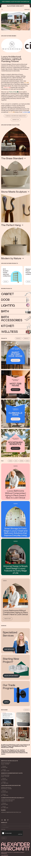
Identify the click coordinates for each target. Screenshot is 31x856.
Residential (18, 338)
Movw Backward (1, 45)
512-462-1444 (4, 767)
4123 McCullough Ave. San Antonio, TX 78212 (6, 788)
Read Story (7, 618)
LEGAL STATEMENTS (4, 855)
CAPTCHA (3, 829)
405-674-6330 (4, 804)
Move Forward (30, 45)
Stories (21, 460)
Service (10, 112)
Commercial (26, 338)
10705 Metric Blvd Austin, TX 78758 (5, 775)
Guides (10, 460)
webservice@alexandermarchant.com (11, 812)
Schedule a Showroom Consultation (15, 116)
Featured (6, 87)
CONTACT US (15, 119)
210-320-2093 (4, 792)
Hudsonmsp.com (4, 853)
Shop (25, 82)
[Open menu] (2, 9)
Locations (25, 112)
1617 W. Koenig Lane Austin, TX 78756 (5, 763)
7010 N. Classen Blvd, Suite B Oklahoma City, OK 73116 (7, 800)
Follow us (27, 709)
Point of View (13, 92)
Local (16, 460)
